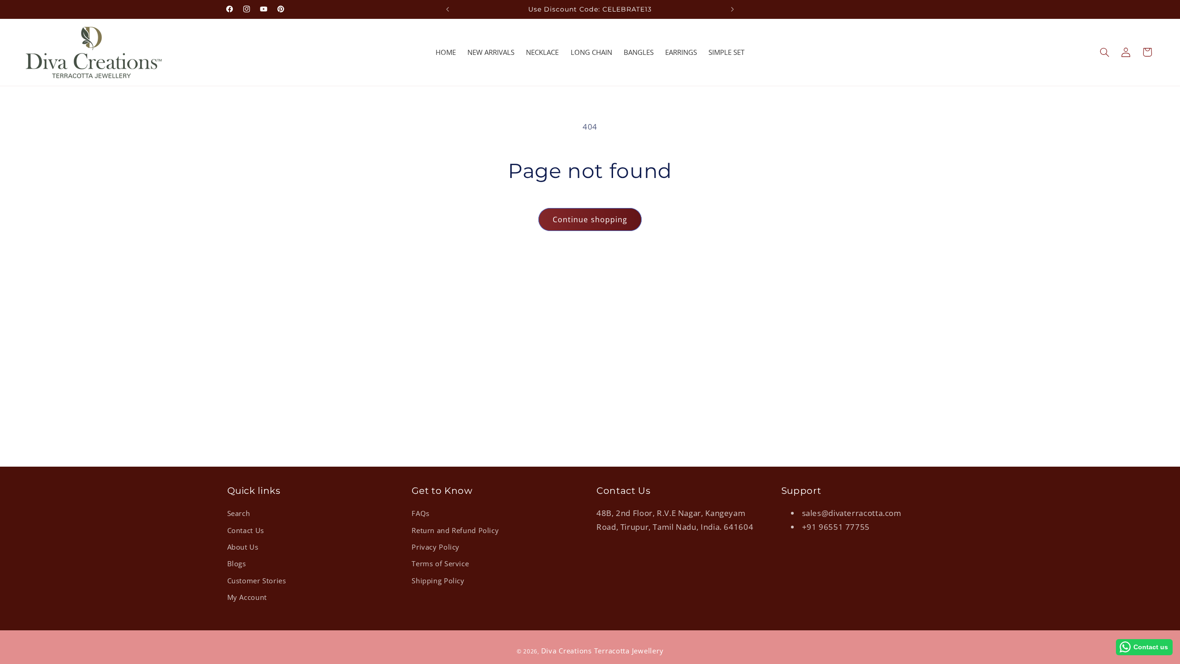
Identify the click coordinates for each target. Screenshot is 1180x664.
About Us (243, 546)
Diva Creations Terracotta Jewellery (602, 650)
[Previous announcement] (447, 9)
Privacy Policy (436, 546)
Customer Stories (256, 580)
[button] (1104, 52)
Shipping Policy (438, 580)
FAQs (421, 513)
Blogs (236, 563)
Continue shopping (590, 219)
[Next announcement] (732, 9)
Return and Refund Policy (455, 530)
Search (238, 513)
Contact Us (245, 530)
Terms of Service (440, 563)
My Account (247, 597)
